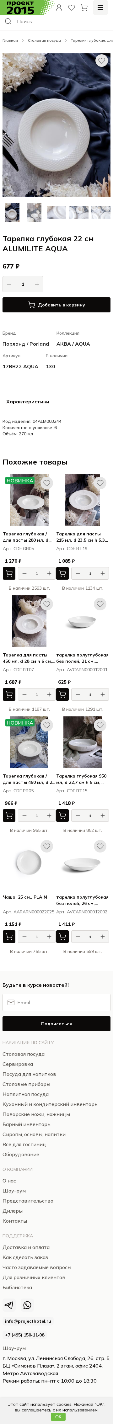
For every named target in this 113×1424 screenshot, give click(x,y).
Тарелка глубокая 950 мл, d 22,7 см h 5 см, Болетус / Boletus (81, 779)
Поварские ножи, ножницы (36, 1114)
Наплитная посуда (26, 1094)
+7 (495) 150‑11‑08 (24, 1335)
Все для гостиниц (24, 1144)
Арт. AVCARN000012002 (81, 912)
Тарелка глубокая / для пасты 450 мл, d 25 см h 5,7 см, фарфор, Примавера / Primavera (29, 779)
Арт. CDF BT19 (71, 548)
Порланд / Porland (26, 344)
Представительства (28, 1201)
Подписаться (56, 1024)
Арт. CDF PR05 (18, 791)
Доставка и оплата (26, 1247)
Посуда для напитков (29, 1074)
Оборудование (21, 1154)
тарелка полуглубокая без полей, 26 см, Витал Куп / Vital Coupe (82, 900)
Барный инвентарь (27, 1124)
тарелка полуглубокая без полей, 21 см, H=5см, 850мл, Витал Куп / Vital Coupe (82, 658)
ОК (58, 1416)
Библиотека (17, 1287)
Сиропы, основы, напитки (34, 1134)
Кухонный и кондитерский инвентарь (50, 1104)
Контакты (15, 1221)
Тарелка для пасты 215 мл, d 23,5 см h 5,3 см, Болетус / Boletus (80, 537)
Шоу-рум (14, 1348)
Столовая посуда (44, 40)
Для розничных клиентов (34, 1277)
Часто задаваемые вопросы (37, 1267)
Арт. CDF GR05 (18, 548)
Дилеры (13, 1211)
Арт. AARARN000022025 (28, 912)
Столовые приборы (26, 1084)
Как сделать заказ (25, 1257)
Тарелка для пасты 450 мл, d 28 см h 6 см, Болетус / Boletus (27, 658)
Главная (10, 40)
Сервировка (18, 1064)
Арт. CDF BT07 (18, 669)
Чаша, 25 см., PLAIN (25, 897)
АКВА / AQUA (73, 344)
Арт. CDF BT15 (71, 791)
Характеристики (27, 401)
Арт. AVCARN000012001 (81, 669)
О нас (9, 1180)
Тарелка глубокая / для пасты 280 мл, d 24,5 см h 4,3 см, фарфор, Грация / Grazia (25, 537)
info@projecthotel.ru (28, 1321)
